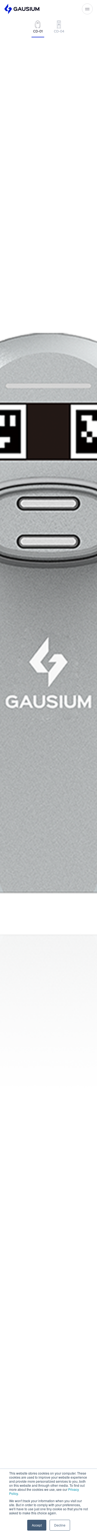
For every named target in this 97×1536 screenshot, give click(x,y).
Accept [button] (37, 1525)
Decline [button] (59, 1525)
